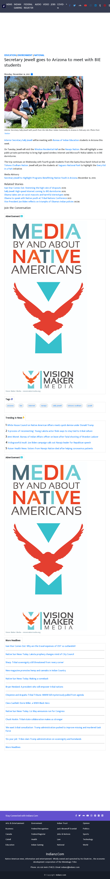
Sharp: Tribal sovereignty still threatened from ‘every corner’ (35, 662)
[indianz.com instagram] (91, 6)
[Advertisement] (55, 33)
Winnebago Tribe (69, 862)
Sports (86, 834)
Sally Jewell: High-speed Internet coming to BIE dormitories (33, 191)
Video (46, 4)
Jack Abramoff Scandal (67, 828)
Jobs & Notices (63, 834)
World (85, 845)
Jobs (53, 4)
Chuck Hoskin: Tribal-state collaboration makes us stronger (34, 719)
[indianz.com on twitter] (79, 815)
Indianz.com (61, 875)
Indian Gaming (18, 6)
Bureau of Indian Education (66, 140)
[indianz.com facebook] (70, 6)
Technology (88, 839)
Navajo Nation (72, 149)
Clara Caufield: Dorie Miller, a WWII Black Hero (28, 703)
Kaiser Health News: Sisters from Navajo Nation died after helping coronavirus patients (50, 448)
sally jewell (57, 405)
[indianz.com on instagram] (92, 815)
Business (9, 828)
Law (58, 839)
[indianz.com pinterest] (105, 6)
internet (32, 405)
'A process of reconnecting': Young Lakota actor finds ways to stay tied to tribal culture (50, 431)
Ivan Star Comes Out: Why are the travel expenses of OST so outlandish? (41, 646)
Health (34, 839)
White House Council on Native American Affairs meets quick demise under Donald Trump (50, 425)
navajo (44, 405)
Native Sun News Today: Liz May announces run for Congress (35, 711)
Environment (25, 55)
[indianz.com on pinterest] (95, 815)
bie (21, 405)
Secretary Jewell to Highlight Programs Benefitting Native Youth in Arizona (40, 178)
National (39, 55)
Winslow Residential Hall (46, 149)
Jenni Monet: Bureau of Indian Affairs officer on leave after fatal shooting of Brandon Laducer (53, 437)
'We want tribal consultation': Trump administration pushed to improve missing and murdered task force (53, 729)
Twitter (7, 133)
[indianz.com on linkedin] (102, 815)
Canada (9, 834)
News (9, 4)
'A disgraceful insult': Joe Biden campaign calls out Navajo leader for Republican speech (49, 443)
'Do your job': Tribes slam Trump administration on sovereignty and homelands (43, 739)
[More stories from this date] (32, 74)
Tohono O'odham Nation (16, 165)
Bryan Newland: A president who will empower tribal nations (34, 687)
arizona (10, 405)
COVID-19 (60, 6)
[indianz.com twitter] (74, 6)
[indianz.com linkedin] (95, 6)
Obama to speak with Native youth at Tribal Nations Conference (35, 198)
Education (10, 55)
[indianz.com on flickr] (99, 815)
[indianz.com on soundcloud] (83, 815)
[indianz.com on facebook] (76, 815)
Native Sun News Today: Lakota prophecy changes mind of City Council (40, 654)
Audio (38, 4)
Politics (86, 828)
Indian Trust (62, 823)
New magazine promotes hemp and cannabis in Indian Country (36, 671)
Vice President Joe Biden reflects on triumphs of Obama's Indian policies (39, 202)
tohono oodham (74, 405)
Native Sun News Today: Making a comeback (27, 679)
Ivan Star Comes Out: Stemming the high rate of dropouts (32, 188)
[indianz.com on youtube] (85, 6)
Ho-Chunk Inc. (86, 859)
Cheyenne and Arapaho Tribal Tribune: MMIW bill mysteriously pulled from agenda (45, 695)
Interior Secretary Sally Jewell (18, 140)
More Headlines (13, 747)
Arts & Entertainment (15, 823)
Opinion (86, 823)
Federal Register (28, 6)
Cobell (8, 839)
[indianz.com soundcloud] (79, 6)
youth (90, 405)
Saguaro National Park (69, 165)
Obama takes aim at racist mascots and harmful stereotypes (33, 195)
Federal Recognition (39, 828)
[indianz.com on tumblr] (100, 6)
